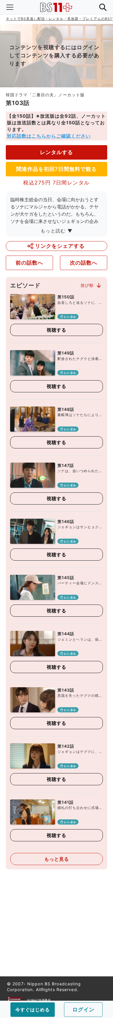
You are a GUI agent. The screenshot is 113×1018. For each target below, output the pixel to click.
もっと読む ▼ (56, 231)
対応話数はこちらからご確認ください (49, 136)
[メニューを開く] (10, 7)
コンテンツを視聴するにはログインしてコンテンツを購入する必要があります (54, 55)
